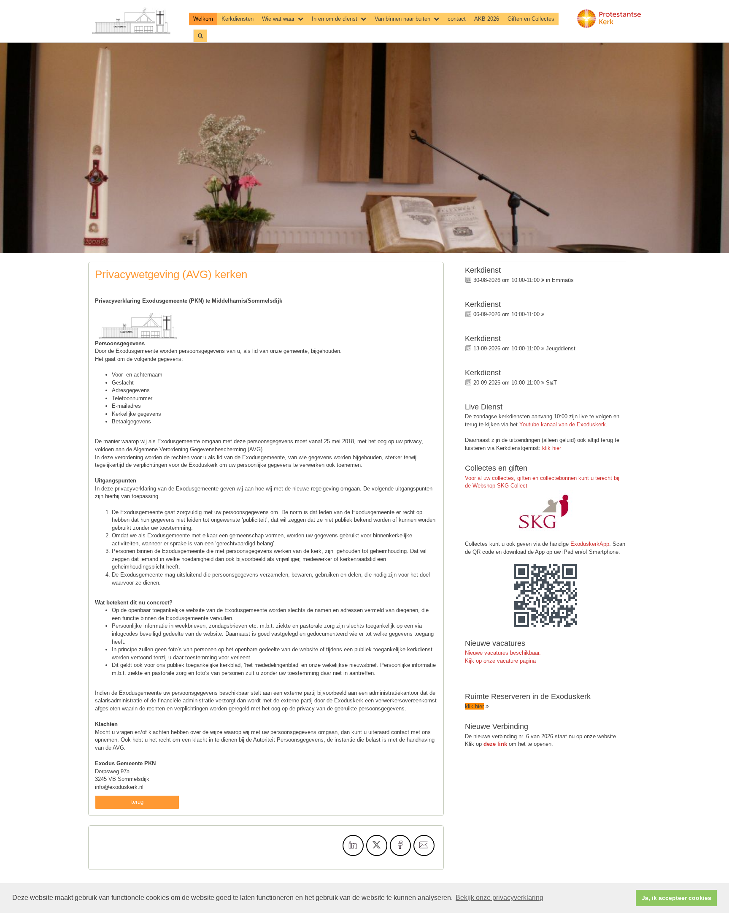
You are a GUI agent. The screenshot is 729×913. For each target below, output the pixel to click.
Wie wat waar (278, 19)
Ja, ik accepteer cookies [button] (676, 897)
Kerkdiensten (237, 19)
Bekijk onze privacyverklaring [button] (499, 897)
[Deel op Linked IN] (353, 845)
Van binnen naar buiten (402, 19)
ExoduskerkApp (589, 544)
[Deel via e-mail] (424, 845)
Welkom (203, 19)
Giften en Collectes (531, 19)
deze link (495, 744)
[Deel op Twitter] (376, 845)
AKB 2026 (486, 19)
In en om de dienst (334, 19)
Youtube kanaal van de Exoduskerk (562, 424)
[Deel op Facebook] (400, 845)
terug (137, 802)
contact (457, 19)
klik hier (551, 448)
